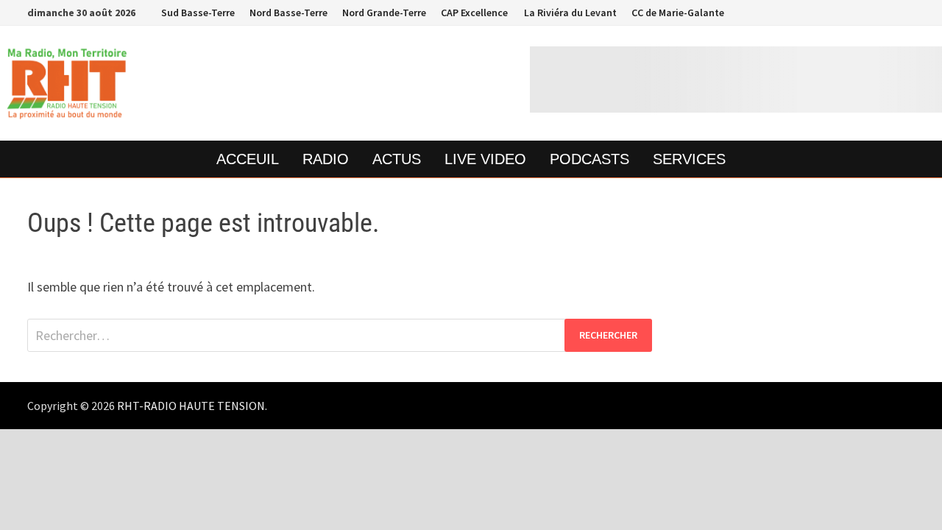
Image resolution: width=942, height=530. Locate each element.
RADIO (325, 159)
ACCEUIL (247, 159)
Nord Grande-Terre (384, 12)
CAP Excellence (474, 12)
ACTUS (396, 159)
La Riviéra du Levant (570, 12)
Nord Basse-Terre (288, 12)
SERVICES (689, 159)
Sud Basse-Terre (198, 12)
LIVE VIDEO (485, 159)
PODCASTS (589, 159)
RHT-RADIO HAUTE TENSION (191, 405)
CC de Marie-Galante (677, 12)
